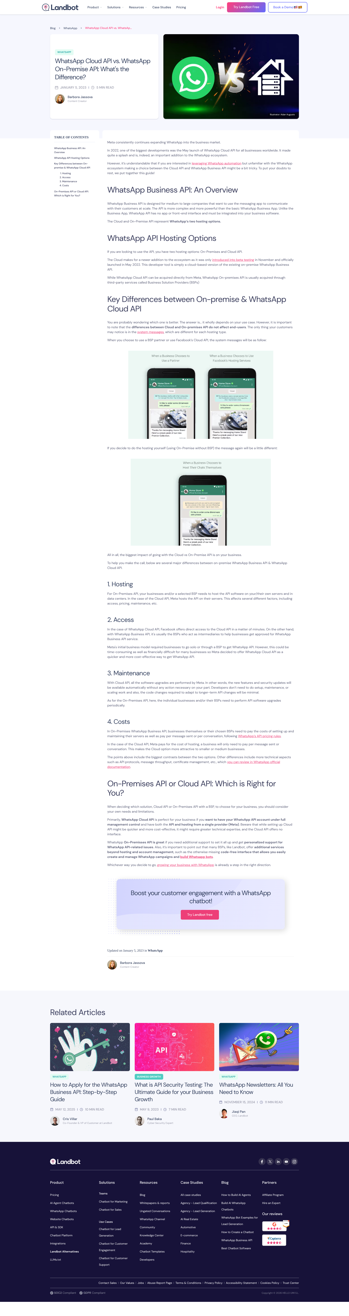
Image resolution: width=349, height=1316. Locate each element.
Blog (142, 1195)
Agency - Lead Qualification (199, 1203)
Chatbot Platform (61, 1235)
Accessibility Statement (241, 1283)
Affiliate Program (273, 1195)
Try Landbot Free (246, 7)
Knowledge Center (152, 1235)
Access (66, 177)
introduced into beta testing (233, 260)
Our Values (127, 1283)
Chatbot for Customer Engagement (113, 1247)
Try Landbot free (199, 915)
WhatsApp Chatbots (63, 1211)
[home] (60, 7)
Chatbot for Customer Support (113, 1262)
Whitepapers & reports (155, 1203)
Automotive (188, 1227)
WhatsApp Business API (236, 1240)
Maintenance (69, 181)
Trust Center (291, 1283)
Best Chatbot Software (236, 1248)
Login (220, 7)
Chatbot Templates (152, 1252)
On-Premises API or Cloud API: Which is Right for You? (71, 193)
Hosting (66, 173)
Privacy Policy (214, 1283)
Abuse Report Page (159, 1283)
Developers (147, 1260)
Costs (65, 185)
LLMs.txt (55, 1260)
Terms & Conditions (188, 1283)
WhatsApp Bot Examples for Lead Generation (239, 1221)
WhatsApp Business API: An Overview (69, 150)
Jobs (141, 1283)
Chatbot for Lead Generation (110, 1232)
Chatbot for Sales (110, 1210)
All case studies (191, 1195)
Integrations (58, 1243)
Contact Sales (108, 1283)
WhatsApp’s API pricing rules (259, 736)
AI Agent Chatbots (62, 1203)
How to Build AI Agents (236, 1195)
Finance (186, 1243)
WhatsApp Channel (152, 1219)
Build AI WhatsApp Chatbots (233, 1206)
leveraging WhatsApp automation (217, 163)
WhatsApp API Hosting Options (71, 158)
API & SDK (56, 1227)
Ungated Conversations (155, 1211)
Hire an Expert (271, 1203)
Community (147, 1227)
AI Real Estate (189, 1219)
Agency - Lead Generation (198, 1211)
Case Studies (161, 7)
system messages (150, 332)
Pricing (181, 7)
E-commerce (189, 1235)
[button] (95, 7)
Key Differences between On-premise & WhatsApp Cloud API (72, 165)
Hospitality (188, 1252)
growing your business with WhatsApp (185, 865)
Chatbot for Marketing (113, 1202)
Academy (146, 1243)
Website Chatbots (62, 1219)
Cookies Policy (269, 1283)
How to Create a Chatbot (237, 1232)
